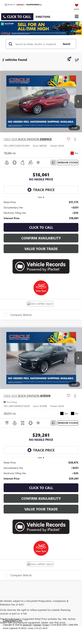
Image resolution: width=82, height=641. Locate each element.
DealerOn (27, 624)
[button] (17, 16)
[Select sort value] (76, 60)
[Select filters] (69, 60)
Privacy (46, 624)
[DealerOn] (12, 620)
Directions (43, 16)
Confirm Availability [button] (41, 238)
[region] (41, 210)
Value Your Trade (41, 248)
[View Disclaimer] (38, 162)
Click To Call (41, 227)
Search (66, 43)
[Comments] (53, 162)
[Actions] (75, 139)
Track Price (44, 189)
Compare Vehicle (21, 315)
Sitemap (37, 624)
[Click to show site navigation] (76, 16)
